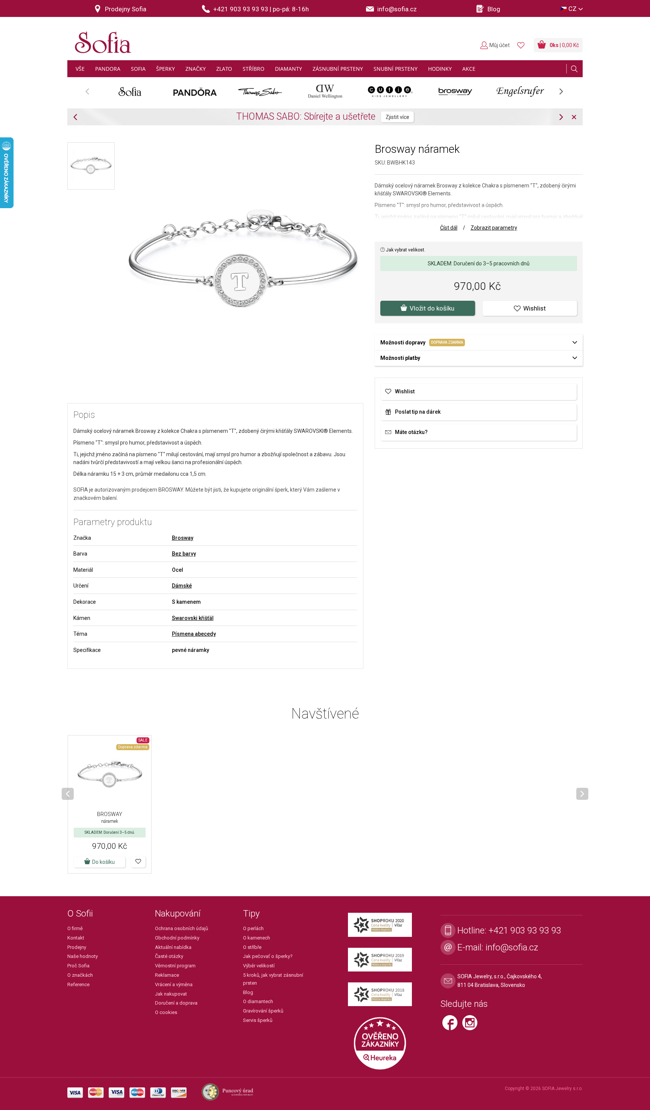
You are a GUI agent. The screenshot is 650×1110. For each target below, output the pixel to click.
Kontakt (75, 938)
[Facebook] (452, 1026)
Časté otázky (169, 956)
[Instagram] (471, 1026)
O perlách (253, 928)
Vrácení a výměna (174, 984)
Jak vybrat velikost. (405, 250)
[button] (138, 862)
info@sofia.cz (512, 947)
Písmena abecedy (194, 634)
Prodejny (76, 947)
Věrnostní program (175, 965)
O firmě (75, 928)
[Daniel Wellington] (325, 91)
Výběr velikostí (259, 965)
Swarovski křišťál (193, 618)
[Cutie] (390, 91)
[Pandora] (195, 91)
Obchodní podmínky (177, 938)
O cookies (166, 1012)
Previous (79, 119)
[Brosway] (455, 91)
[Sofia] (101, 39)
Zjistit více (397, 117)
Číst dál (448, 227)
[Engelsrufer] (520, 91)
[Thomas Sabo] (260, 91)
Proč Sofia (78, 965)
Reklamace (167, 975)
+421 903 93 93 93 (525, 930)
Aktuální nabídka (173, 947)
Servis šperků (257, 1020)
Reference (78, 984)
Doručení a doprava (176, 1003)
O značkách (80, 975)
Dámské (182, 586)
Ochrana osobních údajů (181, 928)
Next (565, 119)
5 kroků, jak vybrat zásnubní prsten (273, 979)
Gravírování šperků (263, 1011)
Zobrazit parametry (494, 227)
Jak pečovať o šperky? (268, 956)
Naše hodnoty (82, 956)
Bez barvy (184, 554)
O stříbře (252, 947)
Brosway (182, 538)
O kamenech (256, 938)
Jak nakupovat (171, 994)
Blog (248, 992)
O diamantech (258, 1001)
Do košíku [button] (103, 862)
